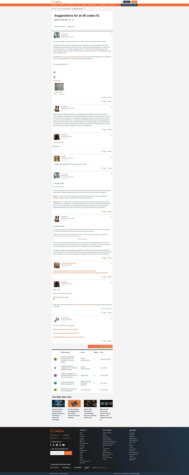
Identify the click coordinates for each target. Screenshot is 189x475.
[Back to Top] (138, 473)
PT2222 (78, 304)
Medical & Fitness (107, 452)
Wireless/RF (82, 462)
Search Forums (59, 26)
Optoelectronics (83, 450)
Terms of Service (125, 473)
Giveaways (102, 5)
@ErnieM (55, 196)
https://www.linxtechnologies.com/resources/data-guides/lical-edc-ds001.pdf (74, 271)
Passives (82, 452)
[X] (53, 445)
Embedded (82, 445)
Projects (131, 447)
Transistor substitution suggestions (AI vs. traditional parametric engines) (69, 367)
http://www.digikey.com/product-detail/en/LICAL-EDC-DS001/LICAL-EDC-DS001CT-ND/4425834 (80, 272)
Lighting (104, 450)
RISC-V (81, 457)
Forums (61, 5)
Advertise (66, 435)
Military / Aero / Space (108, 454)
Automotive (105, 436)
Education (70, 5)
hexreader (64, 134)
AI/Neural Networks (107, 432)
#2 (111, 107)
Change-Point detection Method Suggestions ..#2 (68, 383)
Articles (54, 5)
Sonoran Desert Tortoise (68, 263)
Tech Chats (132, 450)
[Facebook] (50, 445)
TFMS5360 (71, 325)
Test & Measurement (84, 461)
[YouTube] (63, 445)
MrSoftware (60, 20)
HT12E (61, 142)
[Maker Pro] (86, 467)
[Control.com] (67, 467)
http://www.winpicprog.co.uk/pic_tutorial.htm (65, 329)
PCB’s (81, 454)
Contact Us (67, 438)
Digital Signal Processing (108, 443)
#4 (111, 157)
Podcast (111, 5)
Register (68, 453)
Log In (127, 1)
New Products (132, 441)
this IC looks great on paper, (69, 56)
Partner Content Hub (129, 5)
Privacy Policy (117, 473)
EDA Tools (82, 441)
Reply (110, 101)
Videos (84, 5)
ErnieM (63, 156)
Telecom (105, 459)
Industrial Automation (107, 445)
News (130, 443)
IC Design (82, 446)
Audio (104, 434)
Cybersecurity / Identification (109, 441)
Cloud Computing (107, 438)
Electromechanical (84, 443)
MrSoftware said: (58, 226)
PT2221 (74, 304)
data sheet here (81, 56)
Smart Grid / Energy (107, 457)
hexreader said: (58, 183)
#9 (111, 318)
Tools (78, 5)
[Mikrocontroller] (99, 467)
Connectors (82, 436)
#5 (111, 174)
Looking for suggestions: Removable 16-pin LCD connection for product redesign (67, 359)
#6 (111, 217)
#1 (111, 33)
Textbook (131, 456)
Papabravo (64, 106)
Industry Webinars (133, 440)
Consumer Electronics (108, 439)
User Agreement (133, 473)
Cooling (81, 438)
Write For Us (54, 438)
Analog (81, 434)
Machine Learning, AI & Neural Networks (86, 383)
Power (81, 455)
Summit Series (132, 449)
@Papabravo (56, 202)
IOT (103, 446)
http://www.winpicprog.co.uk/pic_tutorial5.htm (66, 333)
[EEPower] (78, 467)
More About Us (55, 435)
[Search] (121, 2)
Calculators (132, 433)
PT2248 (86, 304)
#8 (111, 282)
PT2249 (90, 304)
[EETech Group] (54, 467)
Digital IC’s (82, 439)
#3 (111, 135)
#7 (111, 263)
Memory (81, 448)
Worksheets (132, 459)
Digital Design (84, 375)
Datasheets (92, 5)
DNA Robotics (65, 318)
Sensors (81, 459)
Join (134, 1)
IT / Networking (106, 448)
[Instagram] (60, 445)
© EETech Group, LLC (55, 473)
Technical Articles (133, 454)
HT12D (55, 142)
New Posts (71, 26)
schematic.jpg (58, 92)
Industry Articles (133, 438)
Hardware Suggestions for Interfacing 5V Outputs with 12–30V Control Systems (69, 375)
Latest (81, 432)
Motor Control (106, 455)
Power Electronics (86, 390)
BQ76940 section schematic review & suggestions (69, 389)
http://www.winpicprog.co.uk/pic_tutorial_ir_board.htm (68, 337)
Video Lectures (132, 457)
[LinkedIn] (57, 445)
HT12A (55, 293)
